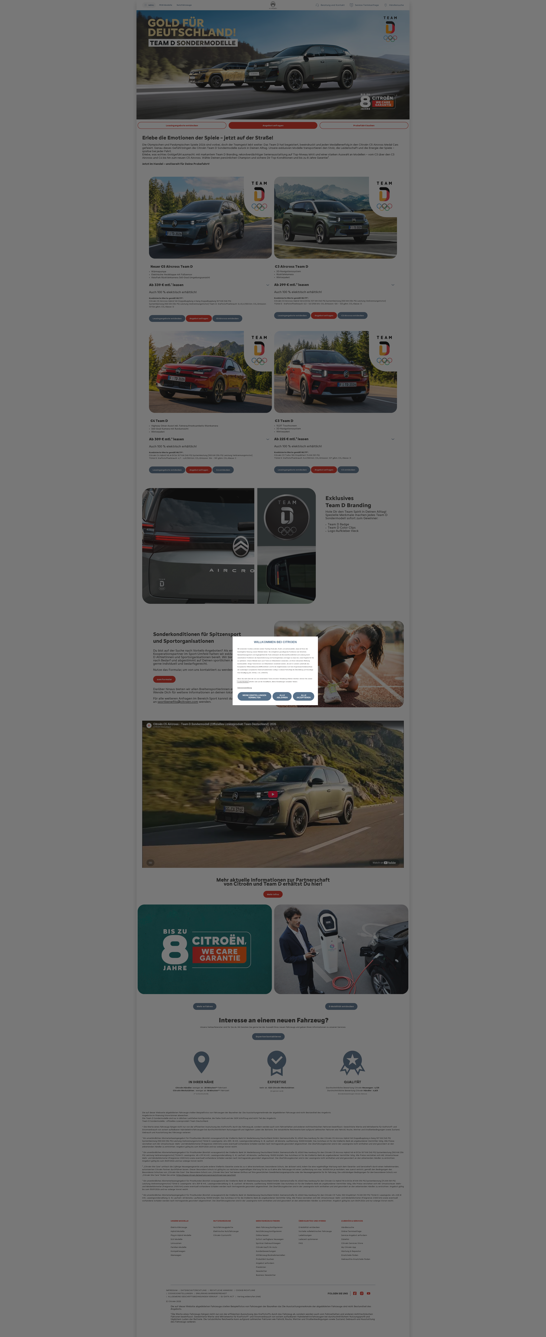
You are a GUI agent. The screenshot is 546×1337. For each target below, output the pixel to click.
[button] (254, 696)
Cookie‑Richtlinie (242, 681)
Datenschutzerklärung (244, 687)
